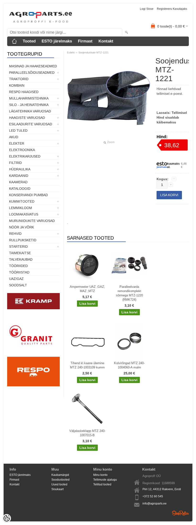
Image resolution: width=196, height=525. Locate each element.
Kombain (16, 85)
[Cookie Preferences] (6, 518)
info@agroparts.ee (154, 503)
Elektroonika (22, 150)
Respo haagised (23, 92)
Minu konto (100, 475)
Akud (13, 137)
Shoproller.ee (180, 513)
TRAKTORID (18, 79)
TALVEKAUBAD (21, 259)
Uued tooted (59, 484)
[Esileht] (14, 41)
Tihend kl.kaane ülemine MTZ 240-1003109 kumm (87, 365)
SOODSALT (18, 285)
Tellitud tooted (102, 484)
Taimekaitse (20, 253)
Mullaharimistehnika (29, 98)
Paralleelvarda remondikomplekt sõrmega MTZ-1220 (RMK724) (129, 293)
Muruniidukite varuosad (32, 221)
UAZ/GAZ (16, 279)
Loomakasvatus (23, 214)
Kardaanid (18, 176)
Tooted (29, 41)
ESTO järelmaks (57, 41)
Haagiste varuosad (27, 118)
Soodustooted (60, 479)
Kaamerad (18, 182)
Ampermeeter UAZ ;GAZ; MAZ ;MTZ (87, 289)
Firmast (85, 41)
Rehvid (15, 234)
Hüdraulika (19, 169)
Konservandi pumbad (28, 195)
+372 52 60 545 (152, 496)
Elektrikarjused (24, 156)
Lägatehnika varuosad (30, 111)
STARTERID (18, 246)
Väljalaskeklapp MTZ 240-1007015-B (87, 433)
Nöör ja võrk (21, 227)
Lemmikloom (20, 208)
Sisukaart (57, 489)
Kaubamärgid (60, 475)
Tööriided (18, 266)
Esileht (71, 52)
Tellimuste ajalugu (105, 479)
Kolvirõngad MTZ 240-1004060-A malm (129, 365)
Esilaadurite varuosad (30, 124)
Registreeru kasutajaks (172, 8)
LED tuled (18, 130)
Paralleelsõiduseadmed (31, 72)
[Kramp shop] (33, 308)
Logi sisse (146, 8)
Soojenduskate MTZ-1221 (93, 52)
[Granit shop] (33, 354)
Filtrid (15, 163)
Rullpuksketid (22, 240)
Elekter (16, 143)
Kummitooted (21, 201)
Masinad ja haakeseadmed (33, 66)
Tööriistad (19, 272)
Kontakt (105, 41)
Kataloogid (19, 188)
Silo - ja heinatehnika (29, 105)
